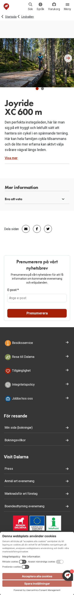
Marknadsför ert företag (21, 494)
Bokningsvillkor (15, 440)
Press (9, 469)
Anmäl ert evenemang (19, 481)
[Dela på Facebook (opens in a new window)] (35, 229)
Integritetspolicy (23, 384)
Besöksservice (22, 343)
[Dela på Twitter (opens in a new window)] (46, 229)
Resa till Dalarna (22, 357)
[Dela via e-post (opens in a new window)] (24, 229)
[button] (37, 88)
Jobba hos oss (22, 398)
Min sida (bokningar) (19, 427)
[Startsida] (6, 6)
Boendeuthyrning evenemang (24, 506)
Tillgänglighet (21, 371)
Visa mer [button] (11, 158)
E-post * (13, 290)
